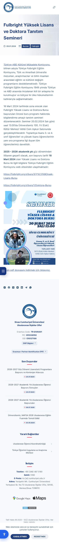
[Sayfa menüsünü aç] (3, 271)
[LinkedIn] (22, 287)
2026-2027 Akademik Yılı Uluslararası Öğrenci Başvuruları (29, 401)
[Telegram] (26, 287)
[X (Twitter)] (13, 287)
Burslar (26, 46)
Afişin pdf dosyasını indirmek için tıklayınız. (27, 270)
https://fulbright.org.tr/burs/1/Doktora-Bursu (27, 185)
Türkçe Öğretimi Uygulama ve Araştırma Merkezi (29, 451)
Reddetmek (40, 536)
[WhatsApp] (30, 287)
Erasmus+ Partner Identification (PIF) (28, 352)
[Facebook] (9, 287)
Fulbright (35, 46)
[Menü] (54, 7)
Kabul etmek (20, 536)
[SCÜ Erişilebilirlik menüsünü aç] (4, 534)
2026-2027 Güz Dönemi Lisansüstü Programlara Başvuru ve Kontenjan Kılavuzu (29, 371)
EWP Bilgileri (28, 343)
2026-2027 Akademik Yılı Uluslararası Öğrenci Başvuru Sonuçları (29, 386)
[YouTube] (17, 287)
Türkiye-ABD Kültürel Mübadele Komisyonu (27, 64)
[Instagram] (5, 287)
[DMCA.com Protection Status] (29, 507)
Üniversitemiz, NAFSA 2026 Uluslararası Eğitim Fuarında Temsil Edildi (29, 416)
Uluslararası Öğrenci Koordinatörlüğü (29, 444)
